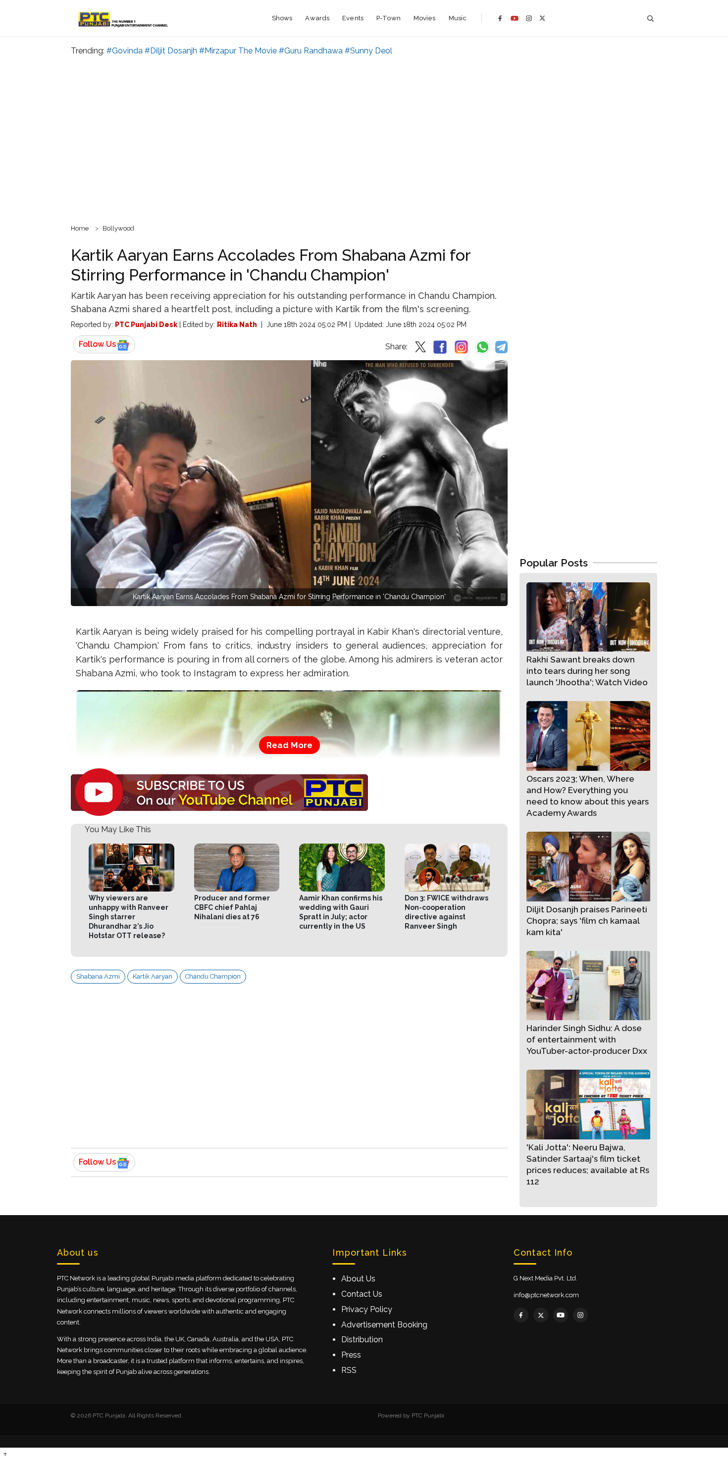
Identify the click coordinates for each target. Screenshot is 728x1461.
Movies (425, 18)
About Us (358, 1278)
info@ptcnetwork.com (546, 1295)
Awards (317, 18)
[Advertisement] (364, 138)
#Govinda (124, 50)
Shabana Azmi (98, 976)
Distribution (362, 1339)
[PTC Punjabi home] (124, 18)
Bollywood (118, 228)
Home (80, 228)
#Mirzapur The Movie (238, 50)
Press (351, 1355)
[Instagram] (528, 18)
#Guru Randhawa (311, 50)
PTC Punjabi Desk (146, 325)
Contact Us (361, 1294)
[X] (542, 18)
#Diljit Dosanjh (171, 50)
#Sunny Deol (368, 50)
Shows (282, 18)
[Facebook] (500, 18)
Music (458, 18)
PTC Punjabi (428, 1415)
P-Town (388, 18)
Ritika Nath (237, 325)
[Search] (650, 18)
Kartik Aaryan (152, 976)
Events (353, 18)
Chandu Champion (213, 976)
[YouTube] (515, 18)
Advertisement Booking (384, 1324)
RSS (349, 1370)
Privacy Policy (366, 1309)
